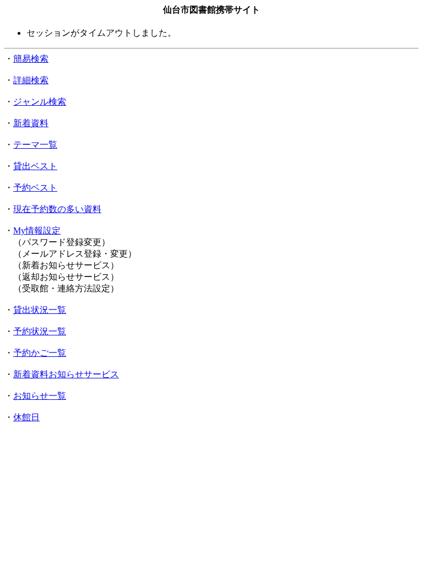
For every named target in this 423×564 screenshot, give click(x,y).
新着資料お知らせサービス (66, 374)
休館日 (26, 417)
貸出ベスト (35, 166)
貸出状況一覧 (39, 309)
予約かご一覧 (39, 352)
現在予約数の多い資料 (57, 209)
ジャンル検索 (39, 101)
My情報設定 (37, 230)
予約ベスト (35, 187)
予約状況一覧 (39, 331)
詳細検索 (30, 80)
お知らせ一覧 (39, 395)
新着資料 (30, 123)
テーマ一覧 (35, 144)
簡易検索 (30, 58)
